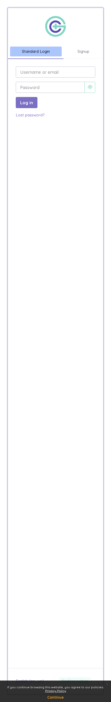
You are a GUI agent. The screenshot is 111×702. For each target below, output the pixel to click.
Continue (55, 697)
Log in (26, 102)
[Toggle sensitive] (89, 87)
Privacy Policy (55, 691)
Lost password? (30, 115)
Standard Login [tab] (36, 51)
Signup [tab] (83, 51)
